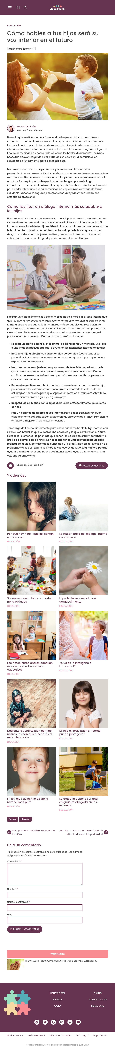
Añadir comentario (93, 466)
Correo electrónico (18, 902)
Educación (14, 25)
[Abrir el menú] (10, 7)
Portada (12, 819)
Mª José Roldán (26, 126)
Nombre (12, 889)
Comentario (14, 861)
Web (9, 915)
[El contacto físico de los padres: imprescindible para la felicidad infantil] (15, 964)
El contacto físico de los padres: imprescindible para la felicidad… (61, 961)
